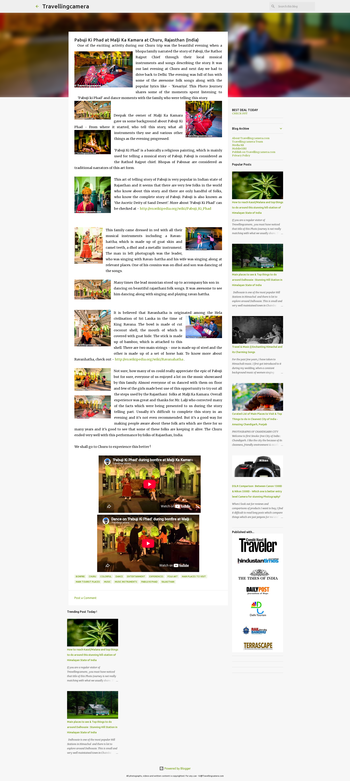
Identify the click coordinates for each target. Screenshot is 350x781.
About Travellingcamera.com (250, 138)
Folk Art (173, 576)
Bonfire (80, 576)
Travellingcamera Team (247, 141)
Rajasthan (168, 582)
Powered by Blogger (177, 768)
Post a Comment (85, 597)
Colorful (105, 576)
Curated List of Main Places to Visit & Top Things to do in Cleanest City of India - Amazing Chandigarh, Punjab (257, 419)
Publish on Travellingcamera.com (253, 152)
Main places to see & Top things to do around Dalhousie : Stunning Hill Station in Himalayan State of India (92, 727)
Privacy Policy (241, 155)
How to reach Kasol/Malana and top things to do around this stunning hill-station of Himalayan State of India (92, 655)
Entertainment (136, 576)
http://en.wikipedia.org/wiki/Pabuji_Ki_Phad (175, 208)
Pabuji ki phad (149, 582)
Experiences (156, 576)
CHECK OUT (240, 113)
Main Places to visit (194, 576)
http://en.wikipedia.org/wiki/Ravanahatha (149, 359)
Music (107, 582)
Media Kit (238, 145)
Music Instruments (126, 582)
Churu (92, 576)
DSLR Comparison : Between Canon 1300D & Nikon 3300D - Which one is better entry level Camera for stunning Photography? (257, 491)
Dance (119, 576)
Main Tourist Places (88, 582)
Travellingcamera (65, 6)
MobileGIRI (239, 148)
